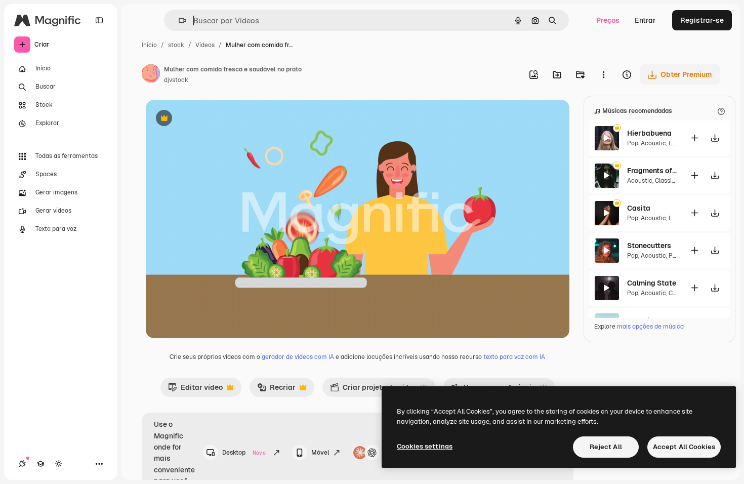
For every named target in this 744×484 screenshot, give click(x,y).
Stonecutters (649, 245)
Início (149, 45)
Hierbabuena (649, 133)
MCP (391, 453)
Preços (607, 20)
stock (176, 45)
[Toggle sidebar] (99, 20)
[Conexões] (22, 464)
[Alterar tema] (59, 464)
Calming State (651, 283)
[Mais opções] (603, 74)
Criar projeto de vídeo (373, 390)
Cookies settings (424, 446)
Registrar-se (702, 20)
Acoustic (653, 143)
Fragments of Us (652, 170)
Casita (638, 208)
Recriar (276, 390)
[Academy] (40, 464)
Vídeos (205, 45)
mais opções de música (650, 326)
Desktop (244, 453)
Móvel (320, 453)
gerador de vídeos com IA (298, 357)
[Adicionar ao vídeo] (695, 138)
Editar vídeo (195, 390)
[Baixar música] (715, 138)
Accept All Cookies (684, 446)
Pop (632, 143)
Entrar (645, 20)
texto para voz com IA (514, 357)
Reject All (606, 446)
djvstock (176, 80)
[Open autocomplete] (178, 20)
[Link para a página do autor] (151, 75)
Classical (667, 181)
